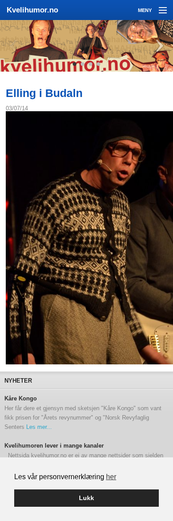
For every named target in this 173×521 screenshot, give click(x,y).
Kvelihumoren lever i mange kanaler (54, 446)
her (111, 477)
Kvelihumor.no (32, 10)
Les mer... (39, 427)
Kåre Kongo (20, 399)
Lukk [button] (86, 497)
